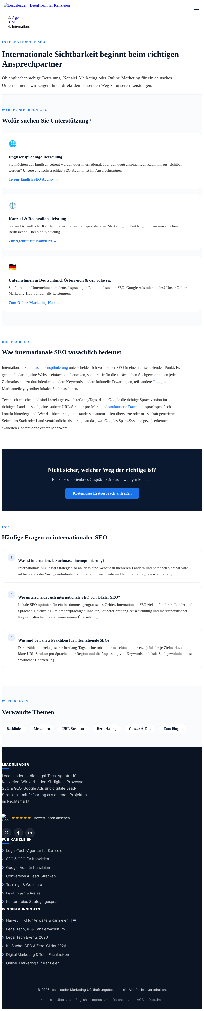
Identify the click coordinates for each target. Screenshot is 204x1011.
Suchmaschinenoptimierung (46, 367)
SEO (16, 22)
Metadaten (42, 729)
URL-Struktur (73, 729)
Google (158, 382)
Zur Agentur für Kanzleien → (33, 241)
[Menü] (196, 8)
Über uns (64, 1000)
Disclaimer (156, 1000)
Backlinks (14, 729)
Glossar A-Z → (140, 729)
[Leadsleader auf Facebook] (18, 832)
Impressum (99, 1000)
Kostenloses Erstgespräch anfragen (102, 493)
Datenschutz (122, 1000)
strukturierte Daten (123, 407)
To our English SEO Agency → (34, 179)
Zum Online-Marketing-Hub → (34, 303)
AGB (140, 1000)
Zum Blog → (173, 729)
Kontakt (46, 1000)
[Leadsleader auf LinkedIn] (30, 832)
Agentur (18, 17)
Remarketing (106, 729)
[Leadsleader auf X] (6, 832)
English (81, 1000)
